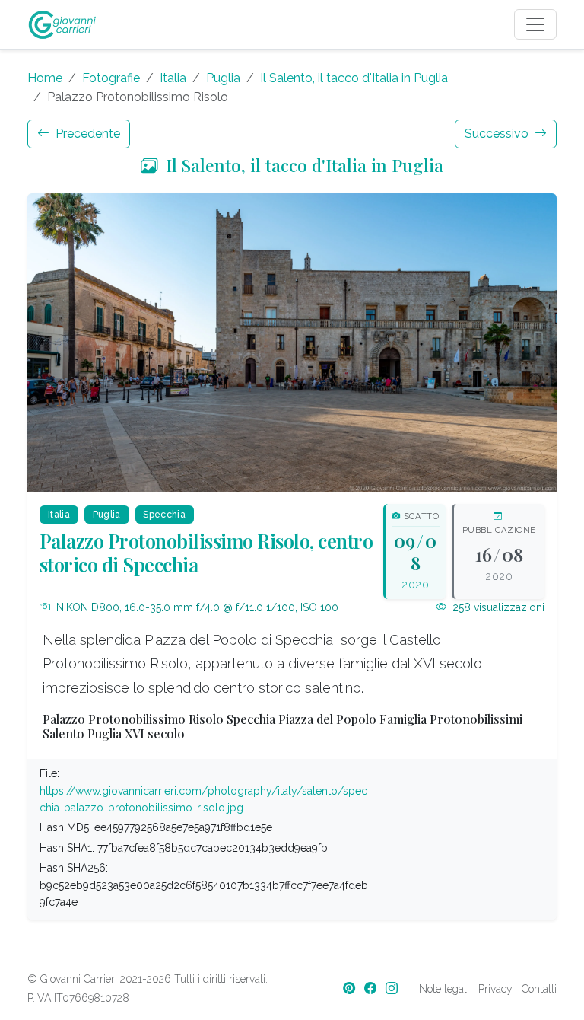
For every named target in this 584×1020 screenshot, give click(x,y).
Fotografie (111, 78)
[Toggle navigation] (535, 24)
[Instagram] (393, 988)
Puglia (223, 78)
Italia (173, 78)
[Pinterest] (350, 988)
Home (44, 78)
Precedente (86, 133)
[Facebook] (371, 988)
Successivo (498, 133)
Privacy (495, 989)
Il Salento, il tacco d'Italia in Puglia (354, 78)
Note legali (444, 989)
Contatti (539, 989)
